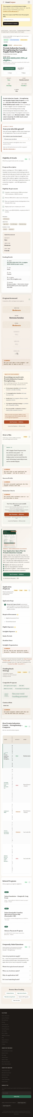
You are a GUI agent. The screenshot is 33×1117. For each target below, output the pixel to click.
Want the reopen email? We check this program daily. (16, 15)
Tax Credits (4, 1031)
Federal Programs (5, 1028)
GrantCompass (4, 30)
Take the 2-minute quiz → (9, 149)
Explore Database (5, 1017)
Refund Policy (5, 1042)
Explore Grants (12, 30)
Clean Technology (6, 1079)
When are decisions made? (11, 971)
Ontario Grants (5, 1053)
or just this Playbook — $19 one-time (16, 426)
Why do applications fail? (10, 975)
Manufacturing (22, 224)
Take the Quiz (16, 1000)
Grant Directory (5, 1024)
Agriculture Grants (21, 993)
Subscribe (16, 1096)
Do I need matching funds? (11, 979)
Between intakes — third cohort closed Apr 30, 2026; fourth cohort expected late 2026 (16, 63)
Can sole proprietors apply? (11, 956)
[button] (16, 159)
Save (10, 73)
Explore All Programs (24, 996)
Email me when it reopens (10, 23)
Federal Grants (10, 993)
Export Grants (5, 1081)
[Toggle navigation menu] (29, 2)
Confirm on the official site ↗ (11, 11)
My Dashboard (5, 1020)
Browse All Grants (5, 1015)
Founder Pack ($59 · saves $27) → (16, 664)
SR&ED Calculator (6, 1035)
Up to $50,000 (12, 812)
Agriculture (6, 224)
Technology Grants (6, 1070)
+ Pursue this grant (9, 68)
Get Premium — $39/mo (16, 422)
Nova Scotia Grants (6, 1061)
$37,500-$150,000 (12, 756)
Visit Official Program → (21, 68)
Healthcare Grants (5, 1075)
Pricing (3, 1022)
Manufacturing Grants (10, 996)
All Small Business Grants (7, 1050)
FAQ (3, 1037)
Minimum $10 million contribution (12, 785)
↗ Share (23, 73)
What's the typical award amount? (13, 966)
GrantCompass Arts (22, 1102)
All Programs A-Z (5, 1026)
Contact (3, 1044)
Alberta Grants (5, 1057)
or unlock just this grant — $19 (11, 578)
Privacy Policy (28, 1112)
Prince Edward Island (6, 1064)
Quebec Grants (5, 1059)
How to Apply (5, 1033)
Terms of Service (5, 1039)
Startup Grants (5, 1077)
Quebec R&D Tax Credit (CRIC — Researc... (6, 858)
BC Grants (4, 1055)
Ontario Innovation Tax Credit (6, 832)
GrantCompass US (6, 1105)
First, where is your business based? (12, 136)
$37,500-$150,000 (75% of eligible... (15, 59)
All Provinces (6, 218)
